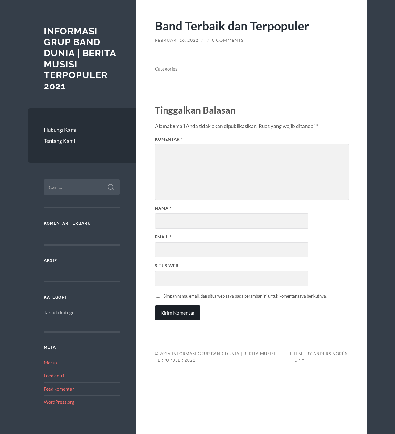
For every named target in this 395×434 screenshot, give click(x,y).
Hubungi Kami (60, 130)
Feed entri (54, 375)
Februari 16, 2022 (176, 40)
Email (163, 236)
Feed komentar (59, 389)
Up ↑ (299, 360)
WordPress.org (59, 402)
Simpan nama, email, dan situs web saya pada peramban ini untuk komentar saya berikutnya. (245, 296)
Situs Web (166, 265)
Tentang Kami (59, 141)
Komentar (169, 139)
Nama (163, 208)
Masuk (51, 362)
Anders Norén (330, 353)
